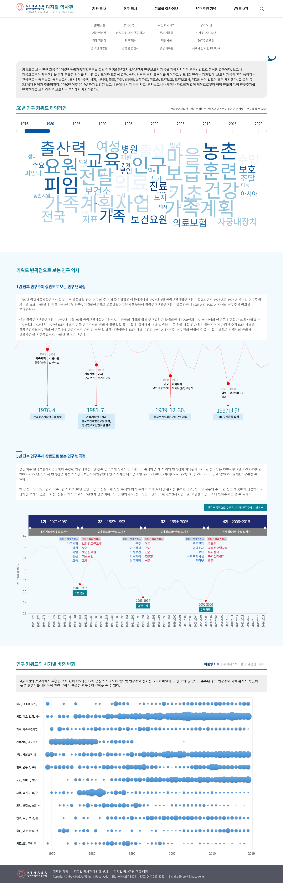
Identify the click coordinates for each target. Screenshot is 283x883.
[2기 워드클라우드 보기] (110, 531)
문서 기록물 (166, 33)
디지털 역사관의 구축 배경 (131, 871)
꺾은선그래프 (256, 664)
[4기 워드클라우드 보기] (236, 531)
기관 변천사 (99, 33)
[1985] (89, 131)
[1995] (141, 131)
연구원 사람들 (99, 48)
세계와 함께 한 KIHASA (206, 48)
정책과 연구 (130, 25)
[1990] (115, 131)
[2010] (219, 131)
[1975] (37, 131)
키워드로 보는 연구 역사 (130, 33)
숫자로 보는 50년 (206, 33)
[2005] (193, 131)
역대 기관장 (99, 40)
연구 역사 (130, 8)
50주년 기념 (206, 8)
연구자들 (130, 40)
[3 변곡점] (206, 609)
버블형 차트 (211, 664)
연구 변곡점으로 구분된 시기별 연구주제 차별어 (234, 507)
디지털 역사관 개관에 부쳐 (91, 871)
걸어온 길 (99, 25)
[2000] (167, 131)
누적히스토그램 (233, 664)
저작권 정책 (60, 871)
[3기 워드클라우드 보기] (174, 531)
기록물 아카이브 (166, 8)
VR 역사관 (241, 8)
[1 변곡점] (79, 593)
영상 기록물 (166, 48)
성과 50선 (206, 25)
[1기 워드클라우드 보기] (53, 531)
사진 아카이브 (166, 25)
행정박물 (166, 40)
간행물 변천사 (130, 48)
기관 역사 (99, 8)
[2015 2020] (246, 131)
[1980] (63, 131)
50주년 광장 (206, 40)
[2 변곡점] (143, 605)
